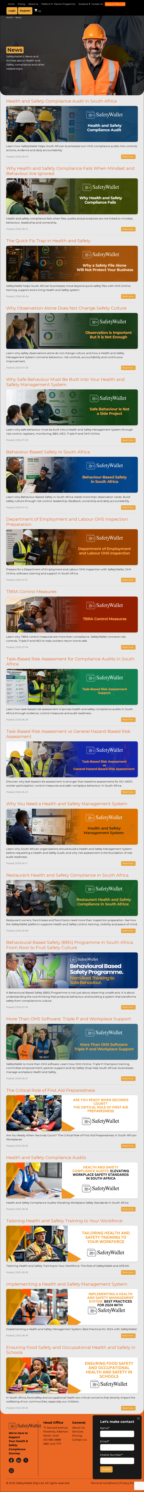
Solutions (83, 4)
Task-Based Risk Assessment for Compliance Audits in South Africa (70, 661)
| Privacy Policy (128, 1483)
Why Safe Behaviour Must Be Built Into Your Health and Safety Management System (65, 382)
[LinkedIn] (19, 1460)
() (37, 10)
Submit (106, 1469)
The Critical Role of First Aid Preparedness (50, 1090)
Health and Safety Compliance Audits (46, 1157)
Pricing (21, 4)
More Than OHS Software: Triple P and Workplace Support (68, 1018)
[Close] (138, 1418)
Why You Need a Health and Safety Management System (66, 803)
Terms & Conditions (104, 1483)
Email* (104, 1441)
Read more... (128, 156)
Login (12, 10)
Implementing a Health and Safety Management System (66, 1284)
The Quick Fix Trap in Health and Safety (48, 240)
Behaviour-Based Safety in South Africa (48, 452)
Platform (46, 4)
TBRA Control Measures (31, 591)
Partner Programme (64, 4)
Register (25, 10)
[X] (26, 1460)
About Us (33, 4)
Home (11, 4)
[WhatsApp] (11, 1470)
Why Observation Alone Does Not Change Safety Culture (66, 308)
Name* (104, 1428)
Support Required (115, 4)
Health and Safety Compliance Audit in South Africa (61, 101)
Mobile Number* (111, 1454)
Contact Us (97, 4)
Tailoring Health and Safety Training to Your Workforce (64, 1220)
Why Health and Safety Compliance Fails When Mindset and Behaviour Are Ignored (70, 171)
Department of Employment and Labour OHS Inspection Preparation (67, 522)
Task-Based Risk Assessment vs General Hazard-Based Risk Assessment (68, 734)
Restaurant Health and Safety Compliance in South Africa (67, 875)
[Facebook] (11, 1460)
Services (77, 1431)
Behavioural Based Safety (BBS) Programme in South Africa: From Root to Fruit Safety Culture (70, 945)
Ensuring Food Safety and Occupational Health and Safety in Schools (70, 1350)
